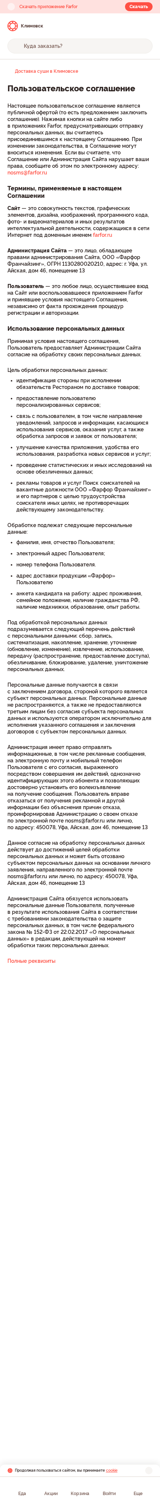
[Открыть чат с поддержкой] (146, 26)
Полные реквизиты (31, 961)
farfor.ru (102, 235)
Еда (22, 1493)
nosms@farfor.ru (27, 173)
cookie (112, 1470)
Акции (51, 1493)
